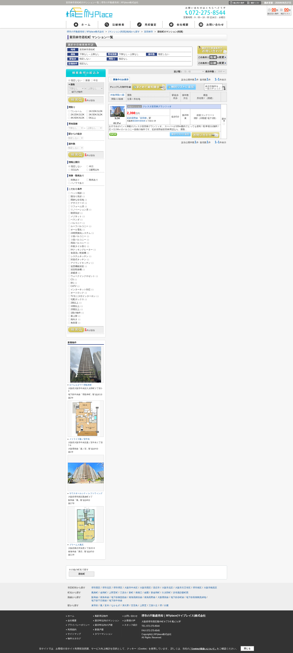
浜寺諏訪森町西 (180, 592)
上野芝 (143, 605)
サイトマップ (74, 634)
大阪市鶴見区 (210, 587)
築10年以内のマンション (107, 620)
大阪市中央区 (131, 587)
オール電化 (78, 229)
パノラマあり (77, 183)
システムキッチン (81, 256)
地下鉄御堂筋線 (119, 597)
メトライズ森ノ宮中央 (79, 439)
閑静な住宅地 (79, 199)
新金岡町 (155, 592)
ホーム (71, 616)
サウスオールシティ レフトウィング (85, 493)
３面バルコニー (80, 239)
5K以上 (92, 118)
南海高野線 (149, 597)
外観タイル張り (80, 246)
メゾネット (78, 216)
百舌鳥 (134, 605)
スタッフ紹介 (131, 625)
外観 (112, 95)
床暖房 (75, 273)
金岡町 (103, 592)
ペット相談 (78, 193)
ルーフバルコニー (81, 226)
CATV (75, 286)
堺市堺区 (117, 587)
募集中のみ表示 (120, 79)
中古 (95, 80)
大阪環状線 (163, 597)
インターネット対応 (82, 289)
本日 (91, 166)
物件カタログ (74, 638)
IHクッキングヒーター (83, 249)
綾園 (146, 592)
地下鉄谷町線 (177, 597)
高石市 (156, 587)
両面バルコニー (80, 243)
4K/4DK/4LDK (77, 118)
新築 (87, 80)
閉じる (247, 648)
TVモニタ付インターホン (85, 296)
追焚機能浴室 (79, 266)
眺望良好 (76, 213)
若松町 (142, 121)
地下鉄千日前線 (99, 600)
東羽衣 (94, 605)
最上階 (75, 316)
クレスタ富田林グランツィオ (157, 106)
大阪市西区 (145, 587)
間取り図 (119, 95)
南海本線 (104, 597)
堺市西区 (95, 587)
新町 (131, 592)
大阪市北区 (167, 587)
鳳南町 (94, 592)
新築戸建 (99, 629)
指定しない (76, 80)
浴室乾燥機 (78, 269)
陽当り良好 (78, 196)
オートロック (79, 292)
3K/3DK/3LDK (96, 114)
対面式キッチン (80, 259)
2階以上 (76, 302)
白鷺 (166, 605)
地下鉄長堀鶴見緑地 (196, 597)
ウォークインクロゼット (84, 276)
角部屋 (75, 322)
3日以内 (75, 169)
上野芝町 (113, 592)
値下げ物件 (77, 92)
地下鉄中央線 (115, 600)
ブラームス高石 (76, 545)
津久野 (125, 605)
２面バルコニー (80, 236)
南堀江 (138, 592)
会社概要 (72, 620)
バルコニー (78, 223)
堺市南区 (197, 587)
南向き (75, 319)
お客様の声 (129, 620)
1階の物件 (77, 312)
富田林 (143, 118)
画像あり (75, 179)
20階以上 (77, 309)
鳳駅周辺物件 (101, 616)
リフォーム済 (79, 206)
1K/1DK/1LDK (96, 111)
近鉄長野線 (132, 118)
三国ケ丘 (153, 605)
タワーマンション (103, 634)
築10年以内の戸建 (104, 625)
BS (74, 283)
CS (74, 279)
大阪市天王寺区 (183, 587)
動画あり (93, 179)
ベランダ (76, 219)
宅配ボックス (79, 299)
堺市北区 (106, 587)
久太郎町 (166, 592)
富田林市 (136, 121)
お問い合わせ (131, 616)
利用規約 (72, 629)
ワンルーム (76, 111)
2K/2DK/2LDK (77, 114)
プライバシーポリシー (79, 625)
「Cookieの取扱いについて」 (203, 649)
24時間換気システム (82, 233)
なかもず (115, 605)
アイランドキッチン (82, 263)
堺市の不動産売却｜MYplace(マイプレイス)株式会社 (174, 615)
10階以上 (77, 306)
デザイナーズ (79, 203)
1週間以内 (94, 169)
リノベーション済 (81, 209)
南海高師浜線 (135, 597)
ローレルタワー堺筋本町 (80, 385)
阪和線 (94, 597)
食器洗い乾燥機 (80, 253)
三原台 (123, 592)
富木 (107, 605)
